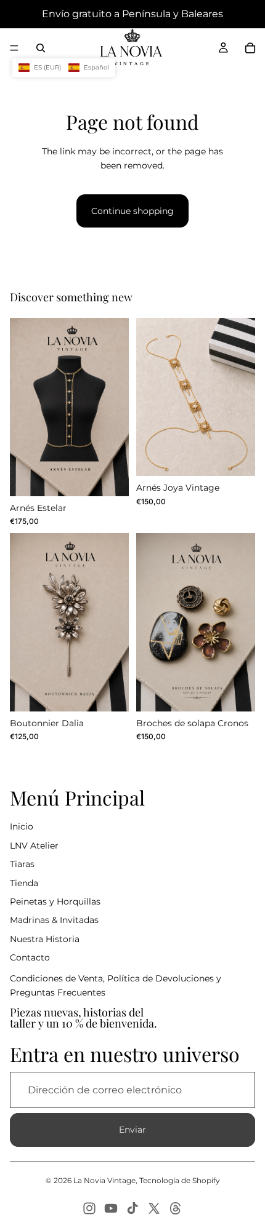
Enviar (132, 1129)
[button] (63, 67)
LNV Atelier (34, 845)
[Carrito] (250, 47)
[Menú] (14, 48)
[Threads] (175, 1208)
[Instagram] (89, 1208)
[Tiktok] (132, 1208)
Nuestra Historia (45, 939)
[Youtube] (111, 1208)
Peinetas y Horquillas (55, 901)
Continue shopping (132, 210)
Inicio (21, 826)
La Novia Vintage (104, 1180)
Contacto (30, 957)
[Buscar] (40, 47)
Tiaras (22, 864)
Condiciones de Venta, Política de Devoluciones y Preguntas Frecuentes (115, 985)
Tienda (24, 883)
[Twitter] (154, 1208)
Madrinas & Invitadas (54, 919)
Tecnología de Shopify (179, 1180)
